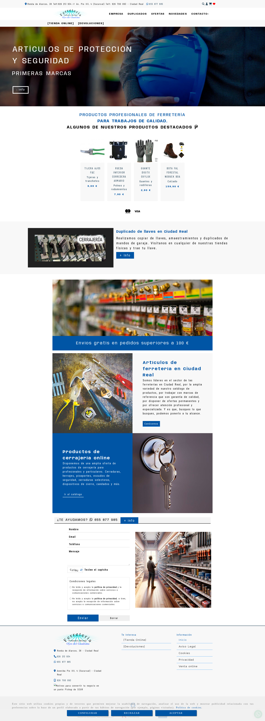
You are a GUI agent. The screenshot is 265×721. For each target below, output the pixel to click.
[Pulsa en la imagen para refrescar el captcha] (74, 570)
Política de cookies (188, 707)
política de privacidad (106, 587)
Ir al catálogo (73, 494)
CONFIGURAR (87, 713)
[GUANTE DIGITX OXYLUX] (143, 150)
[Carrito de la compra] (210, 4)
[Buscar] (203, 4)
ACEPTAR (176, 713)
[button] (206, 4)
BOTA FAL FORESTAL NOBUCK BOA (172, 172)
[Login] (214, 4)
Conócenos (151, 423)
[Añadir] (96, 150)
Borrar (114, 618)
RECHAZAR (132, 713)
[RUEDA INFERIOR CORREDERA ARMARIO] (116, 150)
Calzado (172, 181)
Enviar (83, 618)
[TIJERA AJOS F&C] (89, 150)
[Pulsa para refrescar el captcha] (81, 570)
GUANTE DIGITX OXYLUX (145, 172)
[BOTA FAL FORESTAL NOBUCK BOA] (169, 150)
